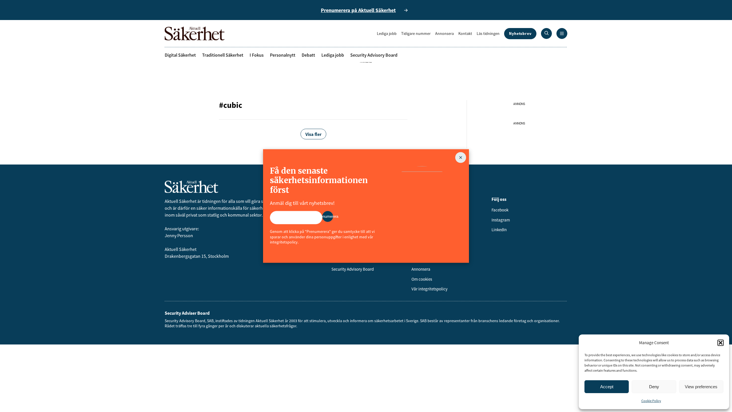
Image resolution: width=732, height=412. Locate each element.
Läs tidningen (488, 33)
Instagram (501, 220)
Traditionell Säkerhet (222, 55)
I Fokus (257, 55)
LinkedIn (499, 229)
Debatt (308, 55)
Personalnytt (282, 55)
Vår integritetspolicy (429, 289)
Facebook (500, 210)
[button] (720, 343)
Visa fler (313, 134)
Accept (606, 386)
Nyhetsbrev (520, 33)
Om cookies (421, 279)
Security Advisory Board (373, 55)
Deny (654, 386)
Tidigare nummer (416, 33)
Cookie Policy (651, 401)
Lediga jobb (387, 33)
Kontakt (465, 33)
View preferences (701, 386)
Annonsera (444, 33)
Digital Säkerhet (180, 55)
